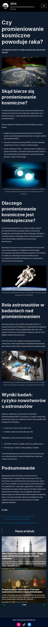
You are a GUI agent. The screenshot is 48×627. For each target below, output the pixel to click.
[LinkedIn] (29, 625)
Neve (15, 620)
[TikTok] (24, 625)
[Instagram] (19, 625)
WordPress (31, 620)
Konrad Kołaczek (21, 602)
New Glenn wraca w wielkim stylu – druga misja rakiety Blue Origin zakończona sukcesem (22, 555)
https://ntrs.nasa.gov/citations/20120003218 (21, 523)
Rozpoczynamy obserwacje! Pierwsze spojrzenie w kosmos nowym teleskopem (22, 590)
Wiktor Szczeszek (22, 569)
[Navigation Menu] (43, 6)
